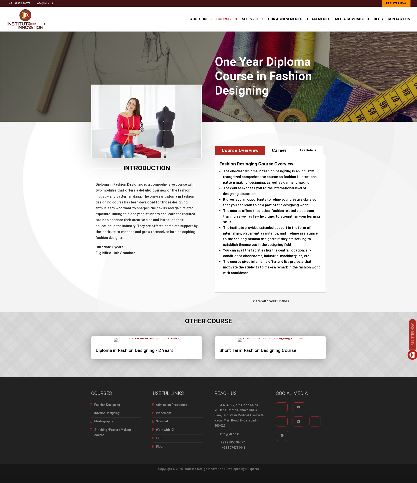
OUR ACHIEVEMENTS (285, 19)
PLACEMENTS (318, 19)
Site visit (162, 421)
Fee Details (308, 150)
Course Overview (240, 150)
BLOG (378, 19)
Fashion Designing (107, 404)
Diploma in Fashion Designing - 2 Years (135, 350)
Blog (159, 446)
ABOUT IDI (198, 19)
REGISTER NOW (396, 3)
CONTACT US (399, 19)
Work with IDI (165, 429)
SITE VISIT (250, 19)
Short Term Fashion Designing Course (257, 350)
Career (279, 150)
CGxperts (252, 469)
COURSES (224, 19)
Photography (103, 421)
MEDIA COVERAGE (350, 19)
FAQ (159, 438)
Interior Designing (106, 413)
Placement (163, 413)
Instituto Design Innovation (203, 469)
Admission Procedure (171, 404)
